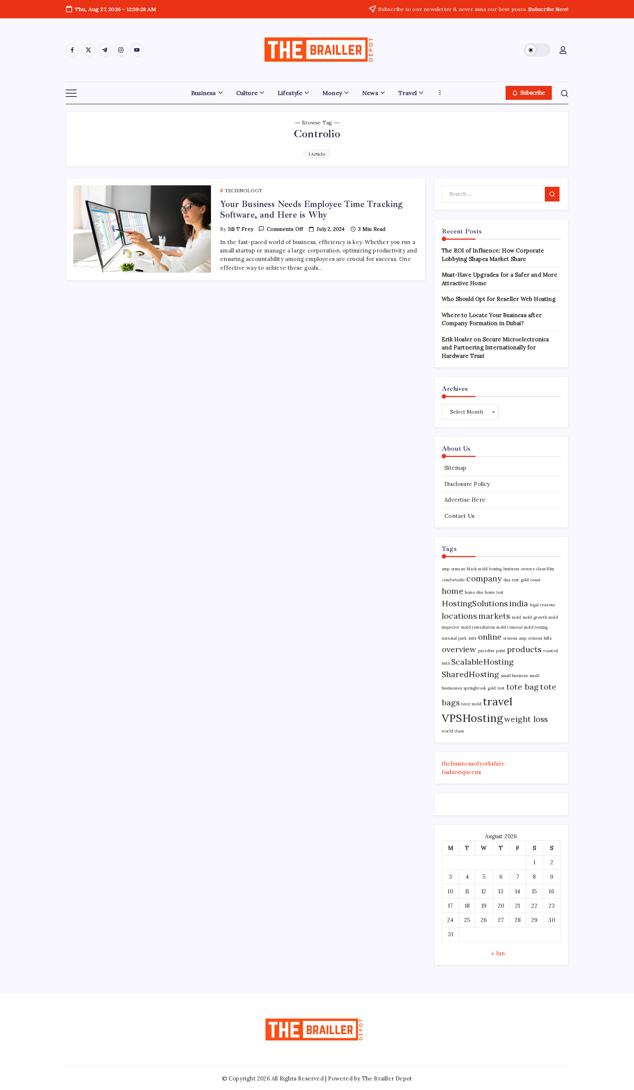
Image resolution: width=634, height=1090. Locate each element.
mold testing (535, 627)
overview (459, 649)
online (490, 637)
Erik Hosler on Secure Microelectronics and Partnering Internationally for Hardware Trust (495, 347)
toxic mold (471, 703)
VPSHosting (472, 718)
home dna (474, 592)
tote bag (522, 687)
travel (498, 701)
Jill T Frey (240, 229)
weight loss (526, 719)
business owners (519, 568)
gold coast (530, 579)
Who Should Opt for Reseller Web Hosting (498, 298)
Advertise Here (464, 499)
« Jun (498, 953)
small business (514, 675)
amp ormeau (453, 568)
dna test (511, 579)
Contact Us (459, 515)
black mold (477, 568)
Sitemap (455, 467)
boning (495, 568)
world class (453, 731)
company (484, 578)
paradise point (492, 650)
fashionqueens (461, 772)
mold (516, 617)
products (524, 649)
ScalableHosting (482, 662)
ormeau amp (514, 638)
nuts (473, 638)
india (518, 603)
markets (494, 616)
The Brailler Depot (387, 1078)
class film (545, 568)
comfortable (453, 579)
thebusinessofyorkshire (473, 763)
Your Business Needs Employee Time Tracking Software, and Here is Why (311, 209)
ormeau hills (539, 638)
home (452, 591)
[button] (537, 50)
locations (459, 616)
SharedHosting (470, 674)
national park (454, 638)
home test (494, 592)
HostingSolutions (475, 603)
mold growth (535, 617)
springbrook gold (479, 688)
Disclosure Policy (467, 483)
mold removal (509, 627)
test (501, 688)
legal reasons (542, 604)
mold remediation (478, 627)
